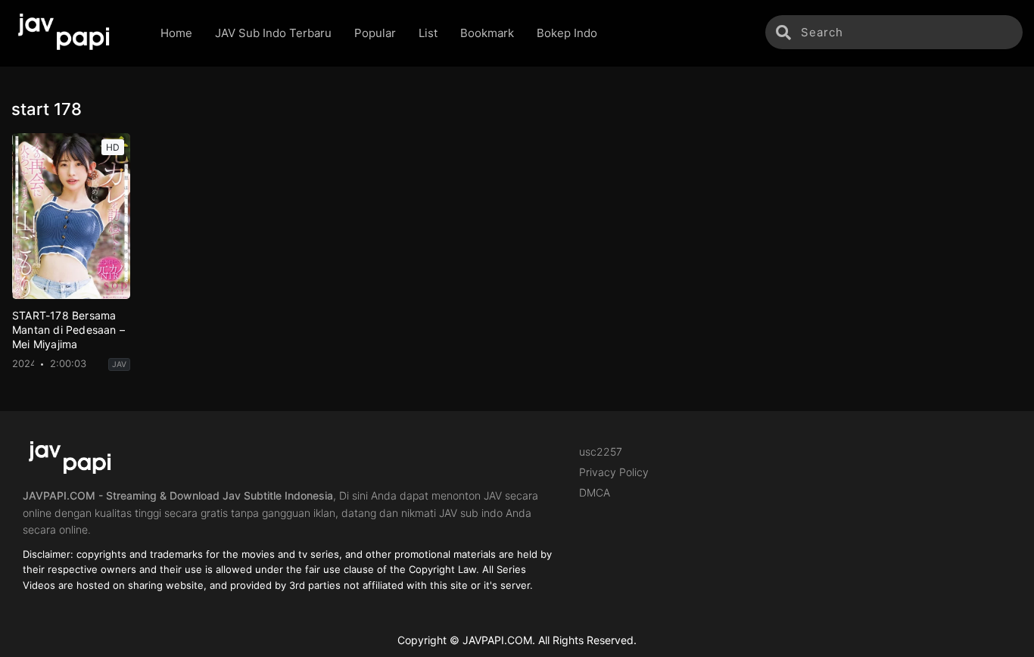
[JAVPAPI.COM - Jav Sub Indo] (74, 33)
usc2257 (600, 451)
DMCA (594, 492)
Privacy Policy (614, 472)
